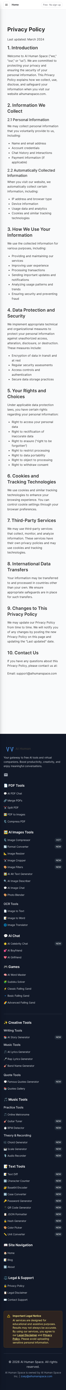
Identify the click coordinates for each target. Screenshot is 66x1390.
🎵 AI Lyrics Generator (17, 1051)
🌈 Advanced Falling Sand (19, 1002)
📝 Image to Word (14, 918)
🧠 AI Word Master (15, 974)
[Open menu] (6, 5)
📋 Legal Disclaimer (15, 1292)
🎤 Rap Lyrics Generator (18, 1058)
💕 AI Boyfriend (13, 950)
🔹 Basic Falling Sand (16, 995)
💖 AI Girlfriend (12, 957)
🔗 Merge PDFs (13, 800)
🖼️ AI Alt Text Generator (18, 873)
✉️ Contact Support (15, 1299)
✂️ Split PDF (11, 807)
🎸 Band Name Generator (19, 1065)
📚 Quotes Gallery (14, 1088)
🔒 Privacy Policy (14, 1285)
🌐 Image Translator (16, 924)
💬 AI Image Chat (14, 887)
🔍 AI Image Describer (17, 880)
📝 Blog (8, 1259)
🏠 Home (9, 1253)
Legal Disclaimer (27, 1335)
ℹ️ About (9, 1266)
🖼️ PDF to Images (14, 814)
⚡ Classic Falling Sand (17, 988)
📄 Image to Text (14, 911)
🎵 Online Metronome (16, 1114)
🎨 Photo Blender (14, 894)
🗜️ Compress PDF (14, 821)
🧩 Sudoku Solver (14, 981)
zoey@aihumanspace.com (36, 1376)
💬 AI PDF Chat (13, 793)
